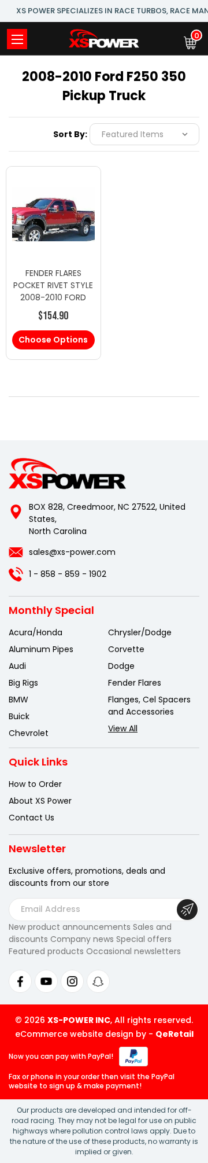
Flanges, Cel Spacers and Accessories (149, 705)
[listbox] (144, 134)
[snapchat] (98, 981)
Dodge (121, 666)
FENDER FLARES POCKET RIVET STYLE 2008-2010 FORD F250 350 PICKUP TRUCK (53, 297)
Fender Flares (134, 683)
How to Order (35, 784)
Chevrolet (29, 733)
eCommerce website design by (80, 1034)
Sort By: (70, 134)
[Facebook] (20, 981)
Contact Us (31, 817)
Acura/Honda (35, 632)
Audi (17, 666)
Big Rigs (23, 683)
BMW (18, 699)
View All (123, 728)
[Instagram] (72, 981)
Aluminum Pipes (41, 649)
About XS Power (40, 801)
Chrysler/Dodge (140, 632)
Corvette (126, 649)
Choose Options (53, 339)
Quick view (53, 202)
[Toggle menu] (17, 39)
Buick (19, 716)
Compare (48, 225)
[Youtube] (46, 981)
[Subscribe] (187, 909)
